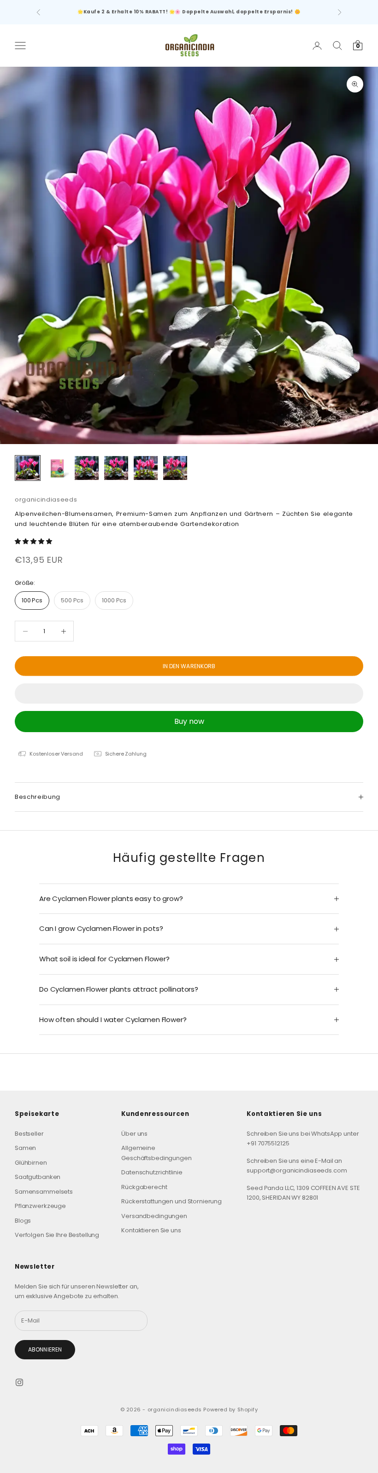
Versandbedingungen (154, 1216)
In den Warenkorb (189, 666)
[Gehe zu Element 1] (28, 468)
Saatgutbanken (37, 1177)
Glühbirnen (31, 1162)
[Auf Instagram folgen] (19, 1382)
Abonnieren (45, 1349)
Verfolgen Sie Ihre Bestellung (57, 1234)
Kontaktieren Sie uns (151, 1230)
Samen (25, 1148)
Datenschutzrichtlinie (151, 1172)
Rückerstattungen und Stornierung (171, 1201)
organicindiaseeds (46, 499)
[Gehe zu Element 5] (146, 468)
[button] (34, 541)
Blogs (23, 1220)
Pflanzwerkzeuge (40, 1206)
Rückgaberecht (144, 1187)
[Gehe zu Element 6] (175, 468)
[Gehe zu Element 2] (57, 468)
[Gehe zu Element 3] (87, 468)
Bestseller (29, 1133)
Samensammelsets (44, 1191)
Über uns (134, 1133)
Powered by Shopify (230, 1409)
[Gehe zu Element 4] (116, 468)
